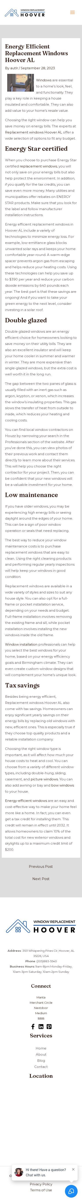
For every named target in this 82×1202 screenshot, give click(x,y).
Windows (43, 80)
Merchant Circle (41, 1002)
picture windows (44, 779)
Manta (41, 997)
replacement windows (38, 166)
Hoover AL (53, 132)
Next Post (41, 879)
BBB (41, 1018)
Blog (41, 1060)
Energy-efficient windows (26, 801)
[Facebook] (33, 1026)
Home (41, 1048)
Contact (41, 1067)
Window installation (21, 644)
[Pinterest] (49, 1026)
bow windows (62, 785)
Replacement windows (24, 132)
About (41, 1054)
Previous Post (41, 867)
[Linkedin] (41, 1026)
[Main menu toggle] (72, 12)
